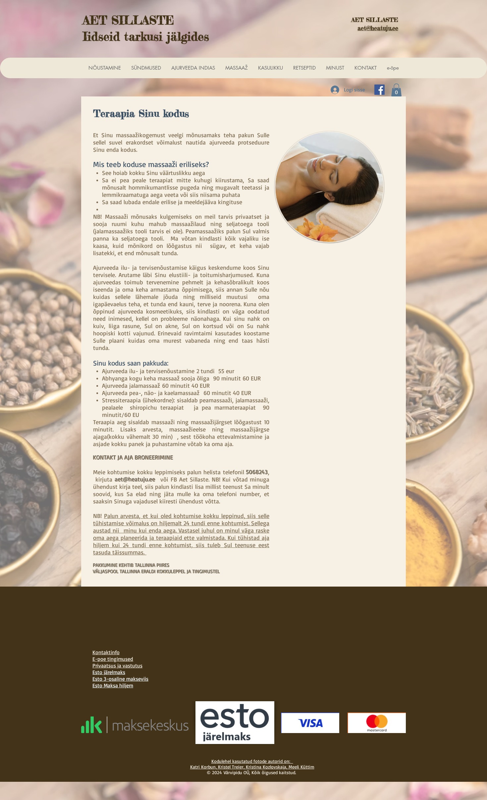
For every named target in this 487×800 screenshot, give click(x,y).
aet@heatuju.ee (135, 479)
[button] (396, 90)
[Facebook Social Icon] (379, 90)
